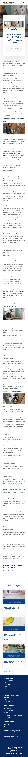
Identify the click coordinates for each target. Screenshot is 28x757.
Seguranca (7, 684)
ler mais (6, 612)
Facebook (9, 724)
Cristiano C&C (15, 48)
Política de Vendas (8, 697)
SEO (12, 753)
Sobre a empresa (8, 680)
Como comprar (8, 682)
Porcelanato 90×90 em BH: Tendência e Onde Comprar (11, 607)
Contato (6, 699)
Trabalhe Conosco (8, 701)
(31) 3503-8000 (9, 708)
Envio (5, 686)
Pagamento (7, 688)
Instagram (9, 726)
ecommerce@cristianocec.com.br (11, 712)
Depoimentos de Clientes (10, 692)
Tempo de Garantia (9, 690)
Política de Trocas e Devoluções (12, 695)
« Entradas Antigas (7, 671)
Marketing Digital (18, 753)
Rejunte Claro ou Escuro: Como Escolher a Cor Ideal (12, 634)
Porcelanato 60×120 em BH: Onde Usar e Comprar (13, 661)
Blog (5, 693)
